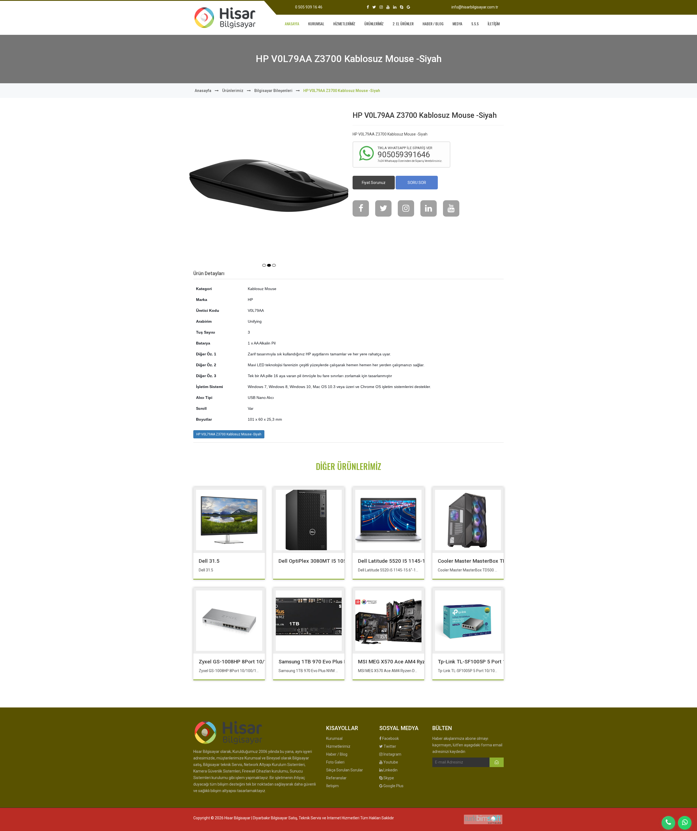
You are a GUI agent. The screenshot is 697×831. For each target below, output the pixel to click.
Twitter (389, 746)
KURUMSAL (316, 23)
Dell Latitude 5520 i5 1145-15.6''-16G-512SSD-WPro (419, 561)
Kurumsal (334, 738)
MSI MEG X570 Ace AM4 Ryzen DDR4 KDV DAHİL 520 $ (422, 661)
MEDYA (457, 23)
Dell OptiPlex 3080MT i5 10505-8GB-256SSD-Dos (337, 561)
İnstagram (392, 754)
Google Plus (393, 786)
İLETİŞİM (494, 23)
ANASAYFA (292, 23)
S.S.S (475, 23)
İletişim (332, 786)
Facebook (390, 738)
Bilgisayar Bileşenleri (273, 90)
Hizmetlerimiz (338, 746)
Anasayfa (203, 90)
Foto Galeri (335, 762)
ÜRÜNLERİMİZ (374, 23)
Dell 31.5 (209, 561)
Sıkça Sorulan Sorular (344, 770)
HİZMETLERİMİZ (344, 23)
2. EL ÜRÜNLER (403, 23)
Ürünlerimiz (232, 90)
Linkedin (390, 770)
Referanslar (336, 778)
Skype (388, 778)
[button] (264, 265)
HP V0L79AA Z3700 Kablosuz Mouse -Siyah (228, 434)
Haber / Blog (336, 754)
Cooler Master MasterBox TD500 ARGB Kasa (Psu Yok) (502, 561)
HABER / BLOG (433, 23)
